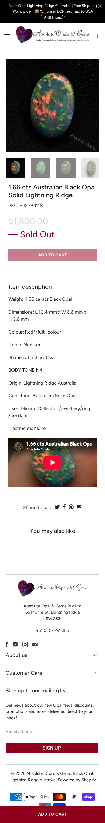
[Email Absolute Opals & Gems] (35, 644)
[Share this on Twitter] (57, 506)
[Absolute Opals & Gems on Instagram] (25, 644)
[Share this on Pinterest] (71, 506)
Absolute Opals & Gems (48, 773)
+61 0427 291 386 (52, 630)
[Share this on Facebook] (64, 506)
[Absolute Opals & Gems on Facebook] (7, 644)
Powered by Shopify (77, 779)
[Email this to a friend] (79, 506)
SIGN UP (52, 748)
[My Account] (5, 35)
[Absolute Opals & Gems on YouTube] (15, 644)
